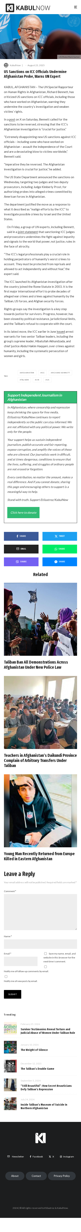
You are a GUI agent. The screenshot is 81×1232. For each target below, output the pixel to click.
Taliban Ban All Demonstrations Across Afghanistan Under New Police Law (36, 665)
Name (8, 936)
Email (7, 953)
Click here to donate (23, 512)
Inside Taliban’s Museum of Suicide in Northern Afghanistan (44, 1106)
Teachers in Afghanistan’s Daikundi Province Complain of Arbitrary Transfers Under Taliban (40, 760)
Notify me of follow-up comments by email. (26, 971)
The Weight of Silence (34, 1050)
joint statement (28, 232)
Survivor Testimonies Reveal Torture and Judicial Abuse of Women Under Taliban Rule (48, 1031)
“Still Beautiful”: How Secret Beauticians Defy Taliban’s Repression (46, 1087)
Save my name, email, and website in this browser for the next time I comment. (59, 957)
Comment (10, 891)
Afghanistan (27, 373)
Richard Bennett (61, 373)
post (12, 119)
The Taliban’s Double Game (37, 1068)
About (14, 1175)
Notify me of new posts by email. (21, 981)
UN (37, 380)
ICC (42, 373)
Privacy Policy (62, 1175)
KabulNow (15, 65)
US (48, 380)
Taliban (25, 380)
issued (61, 331)
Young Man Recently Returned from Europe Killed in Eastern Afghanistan (39, 856)
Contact (36, 1175)
